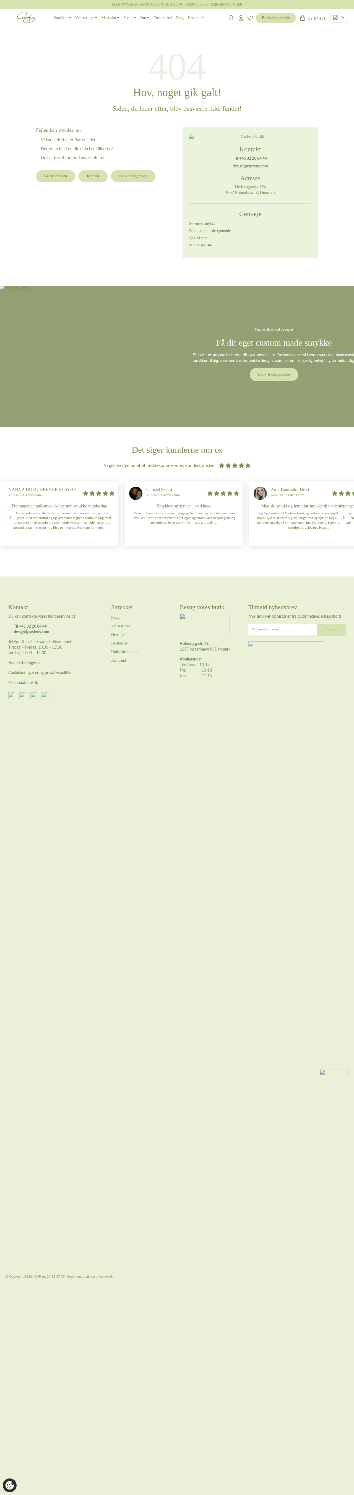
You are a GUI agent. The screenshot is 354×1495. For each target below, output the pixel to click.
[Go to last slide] (11, 517)
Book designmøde (276, 18)
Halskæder (119, 643)
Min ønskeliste (200, 245)
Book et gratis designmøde (210, 231)
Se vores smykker (203, 224)
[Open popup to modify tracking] (10, 1485)
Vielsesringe (84, 18)
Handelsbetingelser (24, 663)
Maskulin (108, 18)
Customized (162, 18)
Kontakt (194, 18)
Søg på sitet (198, 238)
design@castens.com (250, 166)
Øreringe (118, 635)
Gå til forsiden (55, 176)
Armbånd (118, 660)
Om (143, 18)
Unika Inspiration (125, 652)
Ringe (115, 617)
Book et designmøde (274, 374)
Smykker (61, 18)
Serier (128, 18)
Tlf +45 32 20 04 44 (250, 158)
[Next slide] (343, 517)
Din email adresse (265, 629)
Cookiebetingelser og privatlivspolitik (39, 673)
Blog (180, 18)
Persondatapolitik (23, 683)
